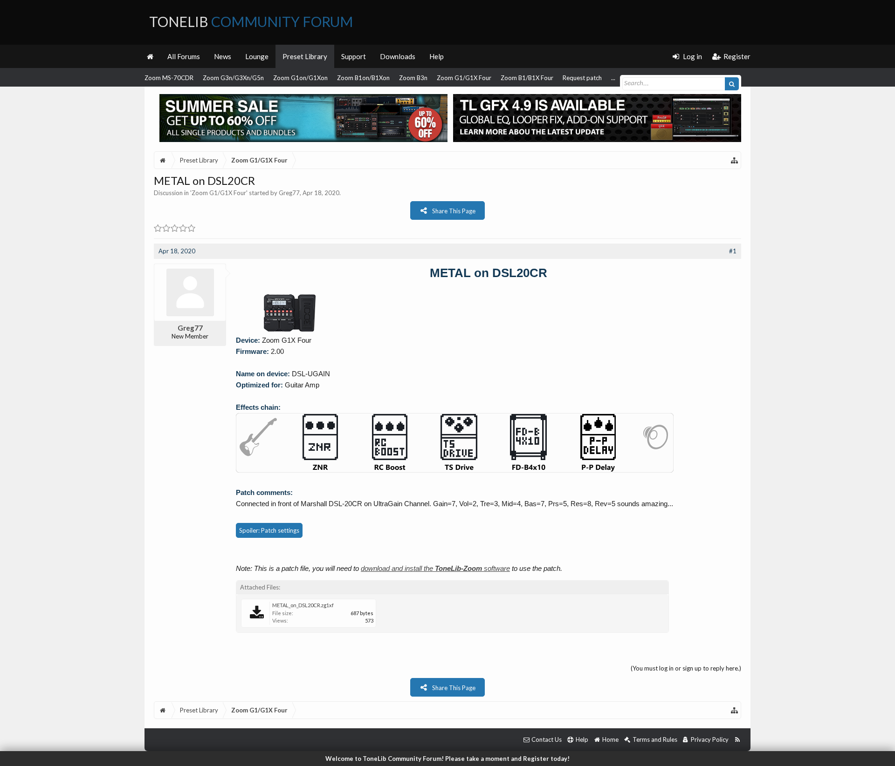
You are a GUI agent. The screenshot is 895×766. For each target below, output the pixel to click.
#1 (733, 251)
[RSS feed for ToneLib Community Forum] (737, 740)
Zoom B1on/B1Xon (363, 77)
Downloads (397, 56)
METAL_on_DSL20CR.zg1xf (303, 605)
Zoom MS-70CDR (169, 77)
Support (353, 56)
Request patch (582, 77)
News (222, 56)
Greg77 (289, 193)
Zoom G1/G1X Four (464, 77)
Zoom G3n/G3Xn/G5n (233, 77)
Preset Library (304, 56)
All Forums (183, 56)
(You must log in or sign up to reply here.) (686, 668)
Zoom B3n (413, 77)
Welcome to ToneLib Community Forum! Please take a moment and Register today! (447, 758)
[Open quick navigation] (734, 160)
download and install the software (435, 568)
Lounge (256, 56)
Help (436, 56)
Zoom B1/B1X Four (527, 77)
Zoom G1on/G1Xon (300, 77)
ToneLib (251, 21)
